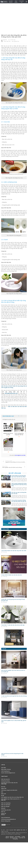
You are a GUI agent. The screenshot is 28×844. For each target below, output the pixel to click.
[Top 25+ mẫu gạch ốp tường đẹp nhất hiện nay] (19, 427)
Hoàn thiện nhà (7, 41)
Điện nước (3, 793)
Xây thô (7, 837)
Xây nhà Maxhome (5, 817)
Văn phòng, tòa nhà (6, 810)
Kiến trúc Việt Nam (5, 804)
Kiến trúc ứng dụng (5, 803)
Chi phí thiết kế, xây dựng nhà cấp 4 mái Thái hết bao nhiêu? (18, 476)
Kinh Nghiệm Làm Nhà (20, 455)
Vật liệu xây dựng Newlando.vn (8, 819)
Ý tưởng (23, 836)
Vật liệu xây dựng (5, 781)
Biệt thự (3, 811)
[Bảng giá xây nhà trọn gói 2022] (8, 427)
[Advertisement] (14, 18)
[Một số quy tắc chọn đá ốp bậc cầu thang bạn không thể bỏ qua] (8, 442)
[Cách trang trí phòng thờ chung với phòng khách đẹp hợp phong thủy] (6, 487)
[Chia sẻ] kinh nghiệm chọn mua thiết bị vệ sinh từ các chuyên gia (13, 671)
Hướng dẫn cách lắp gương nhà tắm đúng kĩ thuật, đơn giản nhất (13, 600)
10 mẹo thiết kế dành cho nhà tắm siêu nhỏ (11, 575)
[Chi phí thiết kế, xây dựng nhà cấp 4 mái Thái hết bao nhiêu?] (6, 479)
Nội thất (3, 786)
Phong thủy (15, 838)
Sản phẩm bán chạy (8, 416)
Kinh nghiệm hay (15, 41)
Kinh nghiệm (17, 836)
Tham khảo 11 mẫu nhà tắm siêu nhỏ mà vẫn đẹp (12, 625)
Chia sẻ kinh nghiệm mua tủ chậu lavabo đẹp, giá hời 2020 (13, 721)
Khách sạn (3, 813)
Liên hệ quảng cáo (5, 771)
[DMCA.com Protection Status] (6, 825)
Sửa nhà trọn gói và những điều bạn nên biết (18, 493)
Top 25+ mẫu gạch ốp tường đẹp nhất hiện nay (19, 435)
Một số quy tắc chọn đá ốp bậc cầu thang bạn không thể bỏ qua (8, 450)
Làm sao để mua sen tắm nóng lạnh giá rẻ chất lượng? (12, 754)
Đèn (2, 792)
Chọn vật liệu (16, 1)
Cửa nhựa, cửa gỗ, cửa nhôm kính (9, 790)
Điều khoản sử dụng (6, 769)
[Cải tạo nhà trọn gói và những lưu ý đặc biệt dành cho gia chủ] (6, 504)
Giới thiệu (3, 767)
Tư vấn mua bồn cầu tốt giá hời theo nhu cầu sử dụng (14, 696)
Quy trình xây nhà (11, 1)
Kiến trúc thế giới (5, 806)
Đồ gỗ (2, 795)
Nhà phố (3, 808)
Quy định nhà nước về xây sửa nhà (9, 782)
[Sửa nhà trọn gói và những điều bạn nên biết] (6, 496)
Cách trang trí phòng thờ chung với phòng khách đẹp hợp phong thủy (19, 484)
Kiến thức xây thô (5, 779)
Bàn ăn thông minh (5, 821)
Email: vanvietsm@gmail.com (8, 772)
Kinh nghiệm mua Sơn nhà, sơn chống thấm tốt (12, 797)
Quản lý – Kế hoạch (10, 836)
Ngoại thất (3, 788)
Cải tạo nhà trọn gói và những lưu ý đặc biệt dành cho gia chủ (18, 501)
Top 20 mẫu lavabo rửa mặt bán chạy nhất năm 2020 (13, 550)
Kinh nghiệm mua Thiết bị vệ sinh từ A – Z (11, 799)
